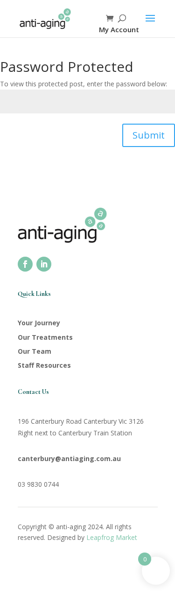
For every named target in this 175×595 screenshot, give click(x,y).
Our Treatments (45, 337)
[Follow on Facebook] (25, 264)
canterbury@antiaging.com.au (69, 458)
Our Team (34, 351)
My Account (119, 29)
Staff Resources (44, 365)
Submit (149, 135)
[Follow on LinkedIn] (43, 264)
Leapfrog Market (111, 537)
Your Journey (39, 322)
